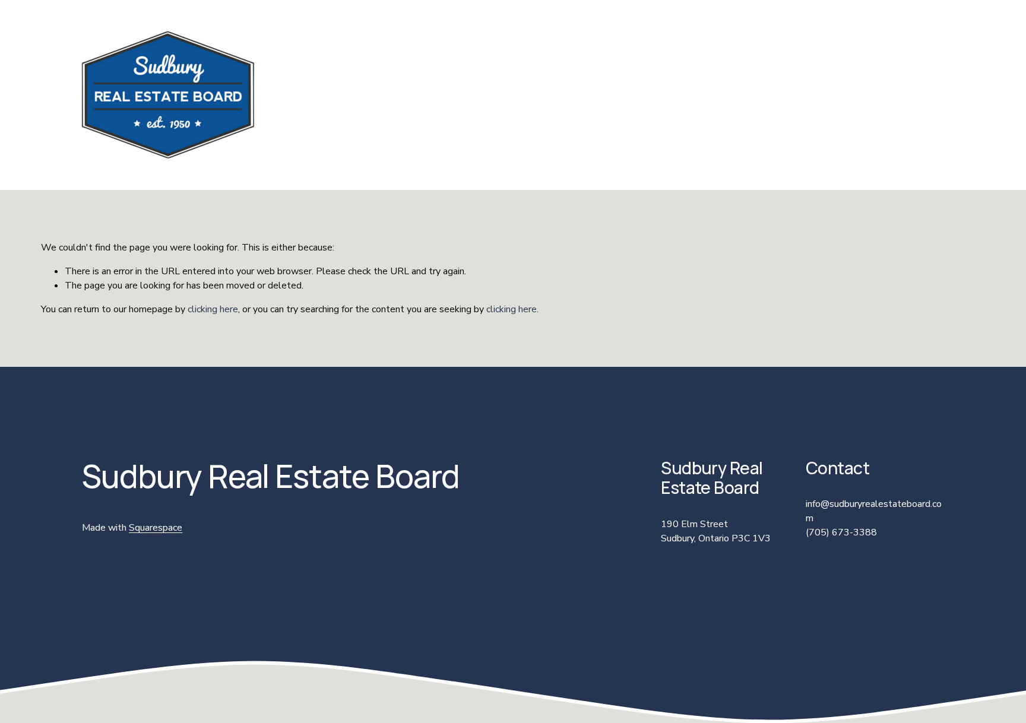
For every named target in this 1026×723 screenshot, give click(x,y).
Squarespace (155, 527)
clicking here (213, 309)
